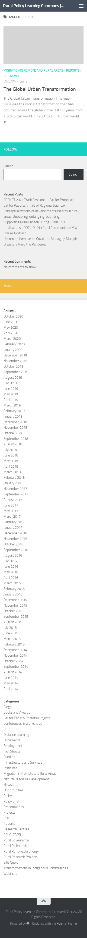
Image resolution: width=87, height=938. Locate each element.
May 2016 (10, 572)
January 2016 (12, 594)
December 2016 (15, 533)
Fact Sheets (11, 751)
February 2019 (14, 411)
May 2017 (10, 511)
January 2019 (12, 416)
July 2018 (10, 450)
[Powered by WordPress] (27, 923)
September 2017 (15, 494)
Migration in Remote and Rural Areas (33, 70)
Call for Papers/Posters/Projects (26, 718)
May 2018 (10, 461)
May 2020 (10, 327)
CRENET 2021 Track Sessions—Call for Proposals (38, 200)
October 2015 (13, 611)
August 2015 (12, 622)
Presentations (13, 807)
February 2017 (14, 522)
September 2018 (15, 439)
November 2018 (15, 427)
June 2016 (10, 566)
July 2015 (10, 628)
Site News (11, 76)
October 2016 (13, 544)
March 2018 (12, 472)
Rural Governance (16, 840)
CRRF (7, 729)
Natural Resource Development (26, 779)
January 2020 (12, 350)
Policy (7, 796)
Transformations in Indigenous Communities (35, 868)
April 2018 (10, 466)
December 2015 (15, 600)
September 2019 (15, 372)
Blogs (7, 707)
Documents (11, 740)
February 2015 (14, 644)
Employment (12, 746)
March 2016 (12, 583)
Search (8, 166)
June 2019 (10, 389)
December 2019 (15, 355)
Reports (73, 70)
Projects (9, 812)
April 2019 (10, 400)
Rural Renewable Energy (21, 851)
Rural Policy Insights (17, 846)
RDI (6, 818)
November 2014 (15, 655)
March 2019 (12, 405)
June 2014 (10, 678)
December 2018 (15, 422)
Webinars (10, 874)
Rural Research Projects (20, 857)
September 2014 (15, 666)
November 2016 (15, 539)
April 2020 (10, 333)
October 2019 (13, 366)
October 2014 (13, 661)
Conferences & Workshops (22, 723)
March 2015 (12, 639)
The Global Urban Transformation (39, 89)
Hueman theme (67, 923)
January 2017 (12, 528)
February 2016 (14, 589)
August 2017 (12, 500)
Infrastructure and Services (22, 762)
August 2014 (12, 672)
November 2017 (15, 489)
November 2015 (15, 605)
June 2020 (10, 322)
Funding (9, 757)
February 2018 (14, 477)
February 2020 (14, 344)
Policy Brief (11, 801)
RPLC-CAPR (12, 835)
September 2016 (15, 550)
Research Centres (16, 829)
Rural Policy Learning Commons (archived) (34, 5)
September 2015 (15, 616)
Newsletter (11, 785)
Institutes (10, 768)
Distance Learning (16, 735)
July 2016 (10, 561)
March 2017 (12, 516)
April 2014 (10, 689)
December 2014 (15, 650)
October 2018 (13, 433)
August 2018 (12, 444)
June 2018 (10, 455)
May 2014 (10, 683)
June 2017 (10, 505)
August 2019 (12, 377)
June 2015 (10, 633)
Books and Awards (16, 712)
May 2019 (10, 394)
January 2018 (12, 483)
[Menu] (81, 6)
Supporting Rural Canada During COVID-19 (34, 222)
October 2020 (13, 316)
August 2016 (12, 555)
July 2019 (10, 383)
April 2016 (10, 578)
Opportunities (13, 790)
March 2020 (12, 339)
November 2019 (15, 361)
